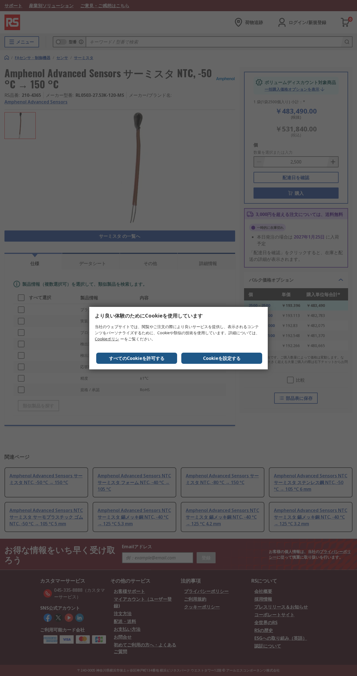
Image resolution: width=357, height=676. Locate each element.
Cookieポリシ (107, 338)
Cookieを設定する (222, 358)
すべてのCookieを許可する (137, 358)
